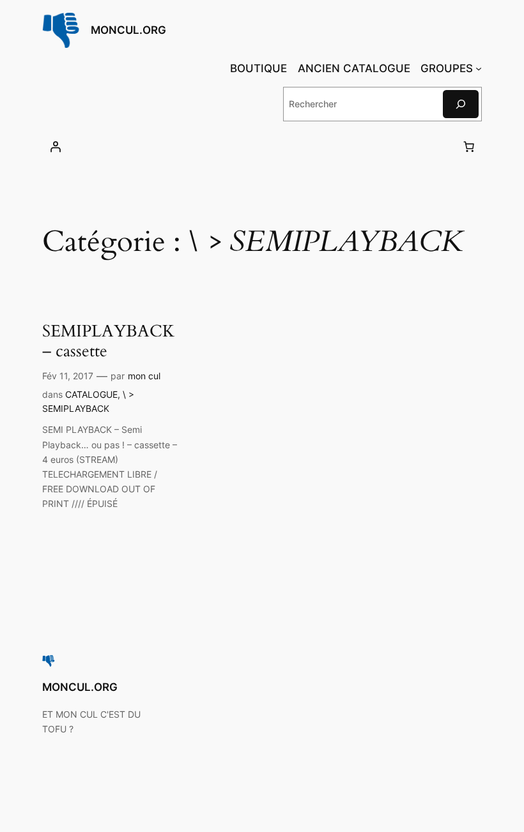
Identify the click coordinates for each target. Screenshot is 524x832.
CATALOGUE (91, 394)
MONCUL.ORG (128, 30)
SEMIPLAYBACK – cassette (108, 341)
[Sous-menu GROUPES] (478, 68)
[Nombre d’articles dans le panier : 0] (468, 146)
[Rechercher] (461, 103)
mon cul (144, 375)
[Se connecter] (55, 146)
